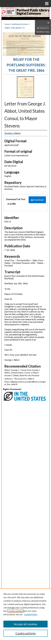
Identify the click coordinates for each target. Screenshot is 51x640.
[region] (25, 614)
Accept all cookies (25, 624)
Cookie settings (15, 611)
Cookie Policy (30, 614)
